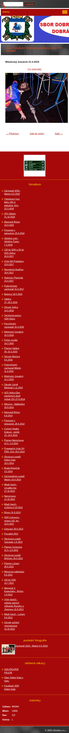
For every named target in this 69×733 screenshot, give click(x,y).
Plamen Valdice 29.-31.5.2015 (11, 350)
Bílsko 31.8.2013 (12, 512)
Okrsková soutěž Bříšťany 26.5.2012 (13, 557)
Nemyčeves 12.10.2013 (10, 498)
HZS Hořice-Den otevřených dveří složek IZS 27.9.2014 (14, 396)
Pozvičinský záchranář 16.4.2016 (14, 325)
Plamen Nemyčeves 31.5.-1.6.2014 (14, 442)
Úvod (8, 48)
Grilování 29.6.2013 (13, 529)
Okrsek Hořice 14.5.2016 (11, 309)
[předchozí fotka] (10, 98)
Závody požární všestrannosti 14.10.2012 (11, 625)
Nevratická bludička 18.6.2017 (13, 271)
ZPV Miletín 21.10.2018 (10, 215)
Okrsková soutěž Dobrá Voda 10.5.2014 (12, 460)
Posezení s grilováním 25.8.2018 (14, 232)
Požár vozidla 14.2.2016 (10, 342)
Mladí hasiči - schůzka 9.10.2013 (13, 506)
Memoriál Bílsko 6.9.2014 (12, 414)
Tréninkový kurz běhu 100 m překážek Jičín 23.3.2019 (12, 204)
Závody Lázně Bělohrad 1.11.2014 (13, 386)
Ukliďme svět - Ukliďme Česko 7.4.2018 (11, 241)
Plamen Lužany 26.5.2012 (11, 565)
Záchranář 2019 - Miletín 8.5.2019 (12, 192)
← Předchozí (12, 133)
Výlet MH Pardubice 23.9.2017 (14, 263)
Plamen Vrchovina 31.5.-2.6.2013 (13, 549)
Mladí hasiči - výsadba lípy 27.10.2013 (10, 487)
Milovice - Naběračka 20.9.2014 (14, 406)
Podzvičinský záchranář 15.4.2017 (14, 288)
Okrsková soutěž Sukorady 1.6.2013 (13, 540)
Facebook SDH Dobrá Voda (11, 687)
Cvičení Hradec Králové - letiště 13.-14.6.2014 (11, 432)
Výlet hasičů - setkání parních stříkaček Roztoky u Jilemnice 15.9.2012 (14, 604)
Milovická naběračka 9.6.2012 (14, 573)
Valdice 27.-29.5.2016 (10, 301)
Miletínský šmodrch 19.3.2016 (13, 334)
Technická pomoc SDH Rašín (12, 317)
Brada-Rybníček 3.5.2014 (12, 470)
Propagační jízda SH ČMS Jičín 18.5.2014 (14, 450)
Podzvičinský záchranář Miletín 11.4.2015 (12, 368)
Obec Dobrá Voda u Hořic (13, 679)
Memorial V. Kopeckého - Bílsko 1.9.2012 (13, 591)
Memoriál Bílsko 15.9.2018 (12, 224)
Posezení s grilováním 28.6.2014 (14, 422)
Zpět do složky (37, 133)
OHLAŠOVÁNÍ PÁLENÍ (11, 671)
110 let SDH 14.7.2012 (10, 582)
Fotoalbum (19, 48)
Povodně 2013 (11, 534)
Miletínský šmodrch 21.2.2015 (41, 48)
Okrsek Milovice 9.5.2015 (12, 358)
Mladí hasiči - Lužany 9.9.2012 (14, 616)
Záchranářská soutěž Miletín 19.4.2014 (14, 478)
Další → (59, 133)
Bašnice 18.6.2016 (13, 294)
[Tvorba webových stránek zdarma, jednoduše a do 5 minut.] (65, 730)
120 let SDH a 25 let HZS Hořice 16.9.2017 (14, 253)
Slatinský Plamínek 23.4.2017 (13, 279)
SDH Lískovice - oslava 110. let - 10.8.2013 (12, 520)
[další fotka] (59, 98)
